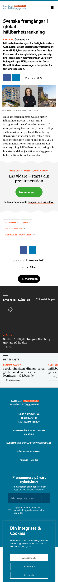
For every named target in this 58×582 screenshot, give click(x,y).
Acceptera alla (29, 557)
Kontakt (24, 459)
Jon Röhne (29, 434)
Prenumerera (26, 192)
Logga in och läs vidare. (41, 202)
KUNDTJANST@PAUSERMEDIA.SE (35, 443)
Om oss (34, 459)
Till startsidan (29, 279)
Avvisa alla (29, 575)
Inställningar (29, 566)
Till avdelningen (45, 299)
